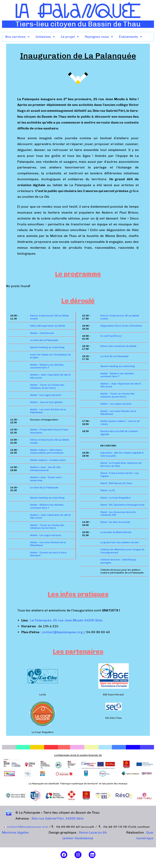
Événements (128, 37)
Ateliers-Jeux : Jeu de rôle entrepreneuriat (45, 468)
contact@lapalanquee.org (62, 632)
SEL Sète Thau (113, 718)
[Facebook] (64, 854)
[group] (42, 678)
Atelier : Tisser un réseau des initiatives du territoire (47, 386)
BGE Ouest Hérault (113, 694)
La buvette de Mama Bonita (115, 532)
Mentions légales (15, 832)
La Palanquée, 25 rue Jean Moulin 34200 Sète (66, 620)
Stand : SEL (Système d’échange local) (122, 504)
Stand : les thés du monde (115, 522)
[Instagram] (78, 854)
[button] (17, 36)
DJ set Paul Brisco (111, 335)
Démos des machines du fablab (118, 346)
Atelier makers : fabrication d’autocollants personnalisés (47, 451)
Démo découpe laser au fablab (47, 325)
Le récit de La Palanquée (44, 340)
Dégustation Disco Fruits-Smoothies (121, 325)
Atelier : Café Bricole (42, 333)
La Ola (42, 694)
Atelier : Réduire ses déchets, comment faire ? (47, 366)
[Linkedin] (92, 854)
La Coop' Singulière (42, 732)
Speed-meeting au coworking (47, 347)
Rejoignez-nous (97, 37)
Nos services (15, 37)
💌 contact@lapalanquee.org (25, 827)
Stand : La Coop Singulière (115, 497)
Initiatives (43, 37)
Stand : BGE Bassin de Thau (116, 483)
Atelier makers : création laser (48, 460)
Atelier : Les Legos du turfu (45, 395)
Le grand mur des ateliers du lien (119, 542)
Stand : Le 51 (107, 490)
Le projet (68, 37)
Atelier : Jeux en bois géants (46, 402)
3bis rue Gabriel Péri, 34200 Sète (57, 818)
